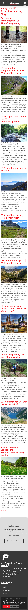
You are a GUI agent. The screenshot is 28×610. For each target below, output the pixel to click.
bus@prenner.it (10, 576)
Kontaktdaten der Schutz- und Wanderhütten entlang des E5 (12, 451)
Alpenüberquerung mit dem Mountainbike (12, 355)
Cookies (12, 586)
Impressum (7, 586)
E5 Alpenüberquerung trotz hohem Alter (12, 216)
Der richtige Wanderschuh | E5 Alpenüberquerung (10, 21)
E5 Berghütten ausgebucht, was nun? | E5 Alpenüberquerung (13, 70)
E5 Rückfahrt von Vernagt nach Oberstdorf (14, 403)
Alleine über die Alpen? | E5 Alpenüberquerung (13, 261)
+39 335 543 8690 (12, 574)
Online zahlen (7, 590)
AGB (5, 587)
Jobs (5, 593)
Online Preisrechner (8, 589)
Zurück (3, 510)
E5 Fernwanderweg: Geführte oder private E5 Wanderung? (13, 308)
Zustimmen (6, 606)
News (5, 592)
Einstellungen (14, 606)
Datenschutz (17, 586)
